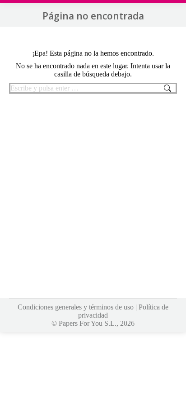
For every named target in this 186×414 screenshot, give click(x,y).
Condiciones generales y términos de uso (76, 307)
